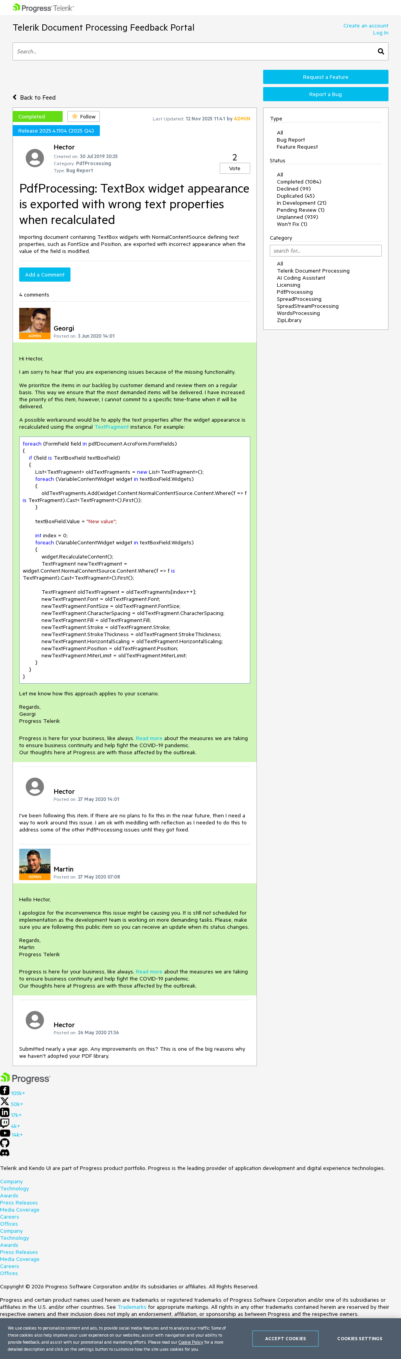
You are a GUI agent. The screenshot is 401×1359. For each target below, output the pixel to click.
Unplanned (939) (297, 216)
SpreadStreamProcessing (308, 305)
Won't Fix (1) (292, 223)
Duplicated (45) (296, 195)
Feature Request (297, 146)
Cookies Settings (359, 1338)
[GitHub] (4, 1145)
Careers (9, 1216)
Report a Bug (325, 94)
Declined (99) (294, 188)
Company (11, 1181)
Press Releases (19, 1202)
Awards (9, 1195)
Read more (149, 738)
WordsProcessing (298, 313)
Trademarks (131, 1306)
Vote (234, 168)
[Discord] (4, 1154)
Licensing (288, 284)
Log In (380, 32)
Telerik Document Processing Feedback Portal (104, 27)
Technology (14, 1188)
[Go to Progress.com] (25, 1082)
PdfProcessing (295, 291)
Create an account (365, 25)
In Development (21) (302, 202)
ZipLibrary (289, 320)
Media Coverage (20, 1209)
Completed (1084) (299, 181)
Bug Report (291, 139)
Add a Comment (45, 274)
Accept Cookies (285, 1338)
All (280, 132)
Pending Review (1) (301, 209)
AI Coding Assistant (301, 277)
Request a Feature (326, 76)
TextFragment (111, 426)
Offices (9, 1223)
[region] (200, 1338)
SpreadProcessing (299, 298)
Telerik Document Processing (313, 270)
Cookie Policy (191, 1342)
